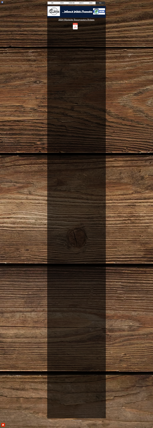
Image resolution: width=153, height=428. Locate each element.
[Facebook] (2, 2)
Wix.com (80, 420)
